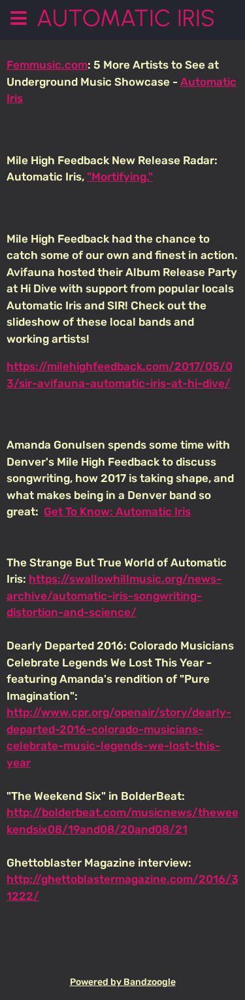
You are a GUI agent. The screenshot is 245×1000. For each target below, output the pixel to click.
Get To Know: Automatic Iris (117, 511)
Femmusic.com (47, 64)
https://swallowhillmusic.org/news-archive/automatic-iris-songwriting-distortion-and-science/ (114, 595)
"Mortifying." (120, 176)
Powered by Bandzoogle (123, 982)
